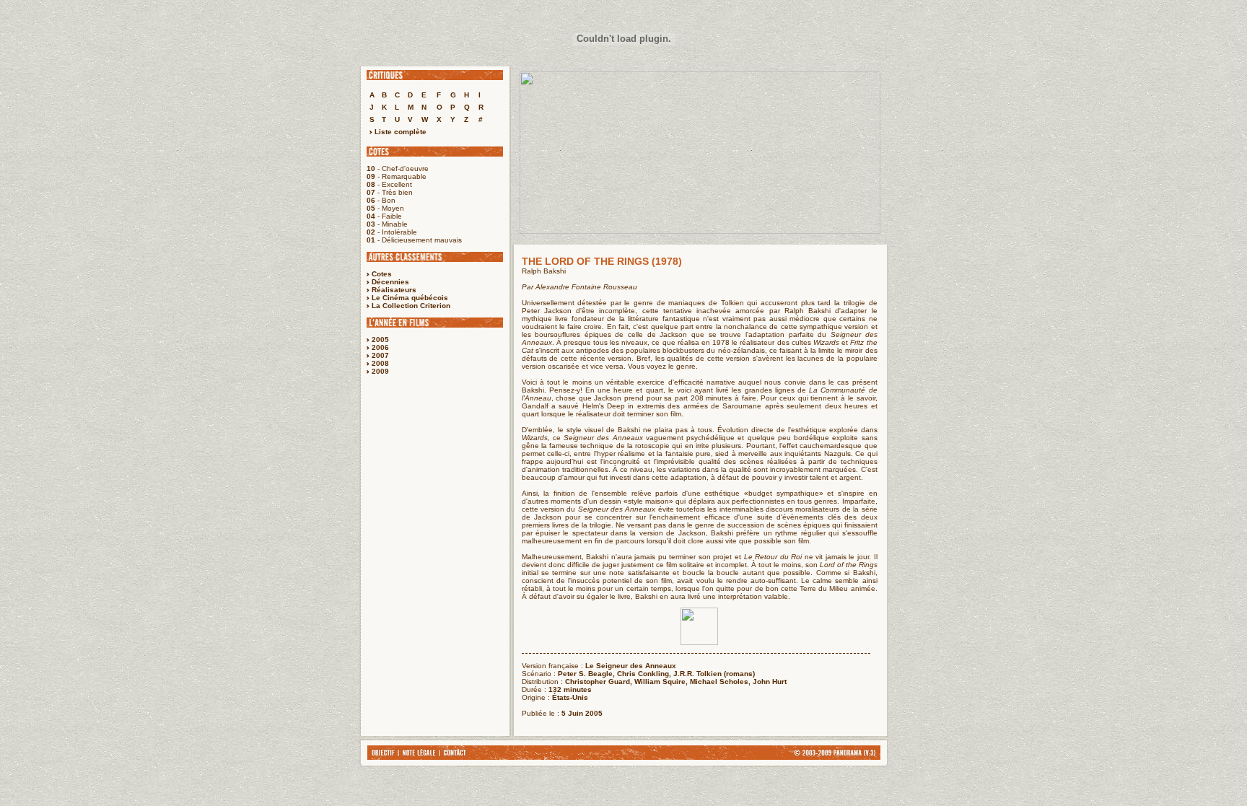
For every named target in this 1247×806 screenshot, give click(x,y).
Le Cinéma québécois (410, 298)
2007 (380, 355)
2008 (380, 363)
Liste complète (399, 132)
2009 (380, 371)
